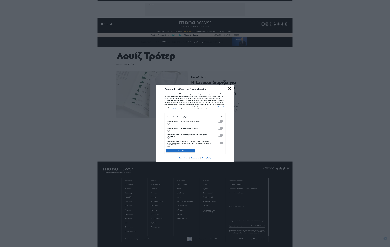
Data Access (195, 158)
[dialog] (195, 123)
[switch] (220, 121)
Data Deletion (183, 158)
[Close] (230, 89)
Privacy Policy (206, 158)
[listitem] (195, 117)
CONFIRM (180, 151)
